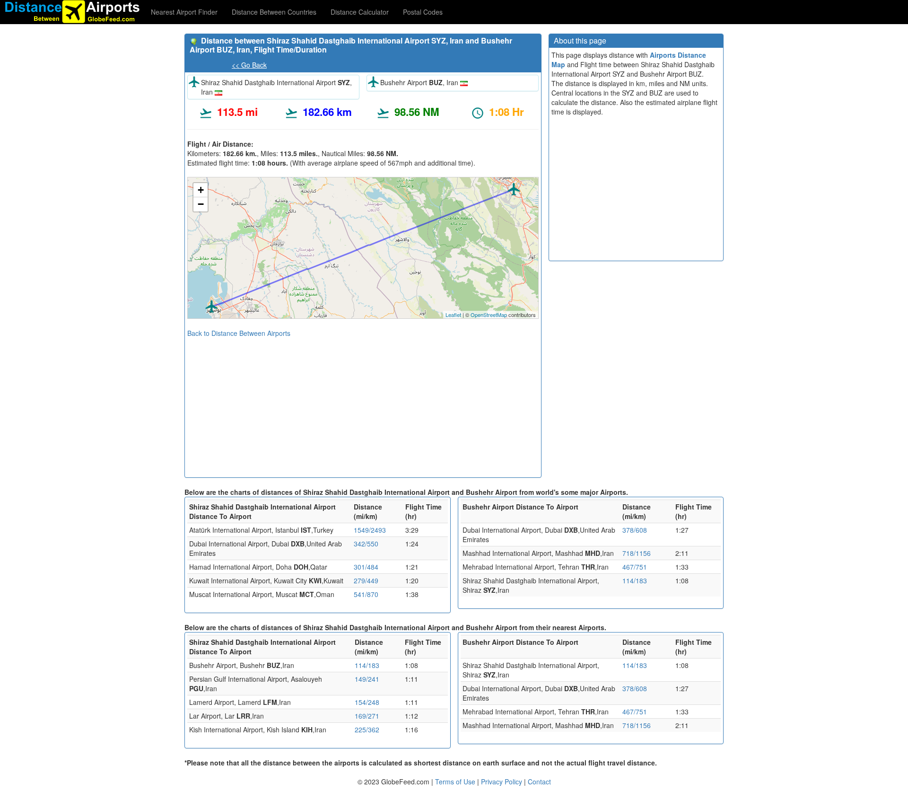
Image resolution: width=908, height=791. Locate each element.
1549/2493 (370, 530)
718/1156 (636, 553)
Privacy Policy (502, 781)
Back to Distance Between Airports (238, 333)
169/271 (367, 716)
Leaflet (453, 314)
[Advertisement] (363, 404)
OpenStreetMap (489, 314)
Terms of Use (456, 781)
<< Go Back (249, 65)
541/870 (366, 594)
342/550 (366, 543)
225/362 (367, 729)
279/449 (366, 580)
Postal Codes (423, 12)
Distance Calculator (360, 12)
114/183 (634, 580)
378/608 (634, 530)
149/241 (367, 679)
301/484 (366, 566)
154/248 (367, 702)
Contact (539, 781)
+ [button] (201, 190)
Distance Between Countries (274, 12)
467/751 (634, 566)
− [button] (201, 204)
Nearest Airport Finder (184, 12)
